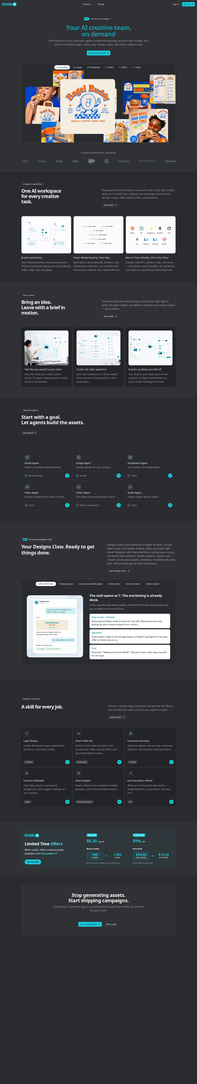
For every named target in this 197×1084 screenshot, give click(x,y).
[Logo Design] (67, 762)
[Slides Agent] (119, 505)
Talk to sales (111, 924)
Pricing (101, 4)
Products (87, 4)
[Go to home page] (9, 4)
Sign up (186, 4)
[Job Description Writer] (171, 802)
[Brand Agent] (67, 475)
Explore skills (115, 717)
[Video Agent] (67, 505)
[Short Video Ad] (119, 762)
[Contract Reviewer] (67, 802)
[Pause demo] (98, 107)
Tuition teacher (152, 584)
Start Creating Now (96, 53)
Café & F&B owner (46, 584)
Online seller (114, 584)
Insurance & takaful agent (91, 584)
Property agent (66, 584)
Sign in (176, 4)
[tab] (62, 67)
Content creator (133, 584)
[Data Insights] (119, 802)
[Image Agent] (119, 475)
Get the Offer (33, 862)
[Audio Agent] (170, 505)
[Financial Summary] (171, 762)
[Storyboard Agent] (170, 475)
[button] (98, 19)
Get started (109, 205)
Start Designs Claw (117, 571)
